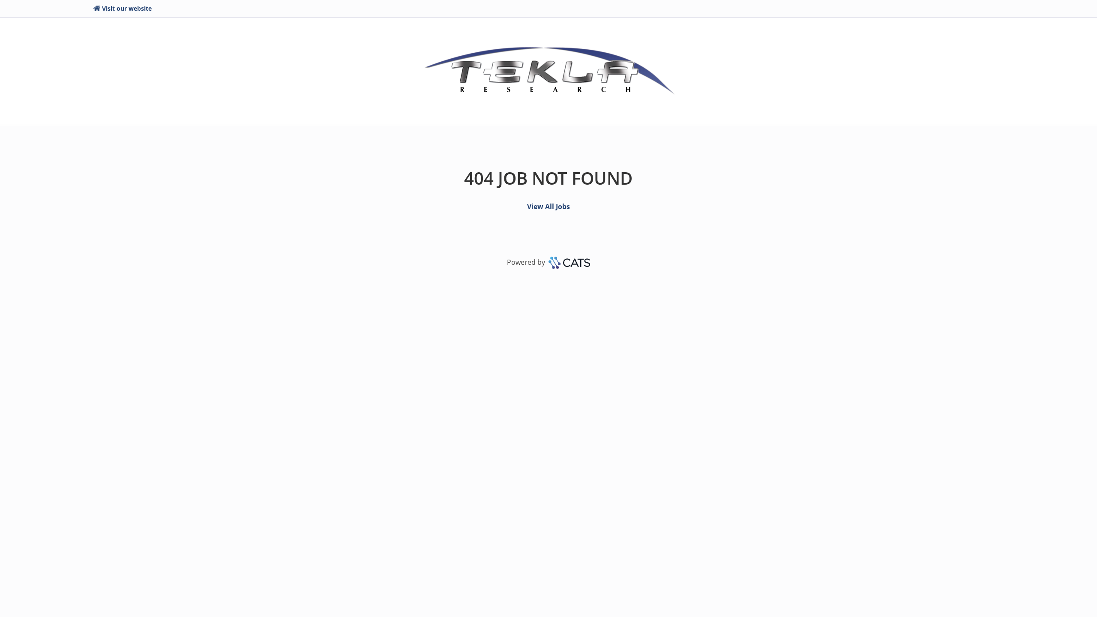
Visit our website (127, 8)
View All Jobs (548, 206)
